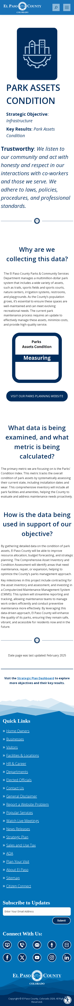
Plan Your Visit (17, 861)
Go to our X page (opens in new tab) (23, 960)
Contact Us (15, 788)
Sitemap (13, 877)
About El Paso (17, 869)
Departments (17, 771)
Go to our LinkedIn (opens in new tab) (68, 960)
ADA (9, 853)
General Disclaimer (21, 796)
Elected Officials (19, 779)
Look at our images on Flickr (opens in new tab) (68, 947)
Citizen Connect (18, 886)
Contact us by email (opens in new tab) (38, 947)
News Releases (18, 828)
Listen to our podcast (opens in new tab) (53, 947)
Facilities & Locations (22, 755)
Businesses (15, 739)
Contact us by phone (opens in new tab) (23, 947)
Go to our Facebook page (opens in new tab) (8, 960)
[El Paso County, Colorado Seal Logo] (37, 977)
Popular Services (19, 812)
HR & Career (16, 763)
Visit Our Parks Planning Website (37, 396)
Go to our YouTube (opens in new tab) (38, 960)
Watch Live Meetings (22, 820)
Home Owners (17, 730)
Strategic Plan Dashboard (35, 678)
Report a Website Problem (27, 804)
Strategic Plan (17, 837)
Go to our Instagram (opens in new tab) (53, 960)
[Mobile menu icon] (66, 7)
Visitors (12, 747)
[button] (56, 7)
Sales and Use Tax (21, 845)
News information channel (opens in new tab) (8, 947)
